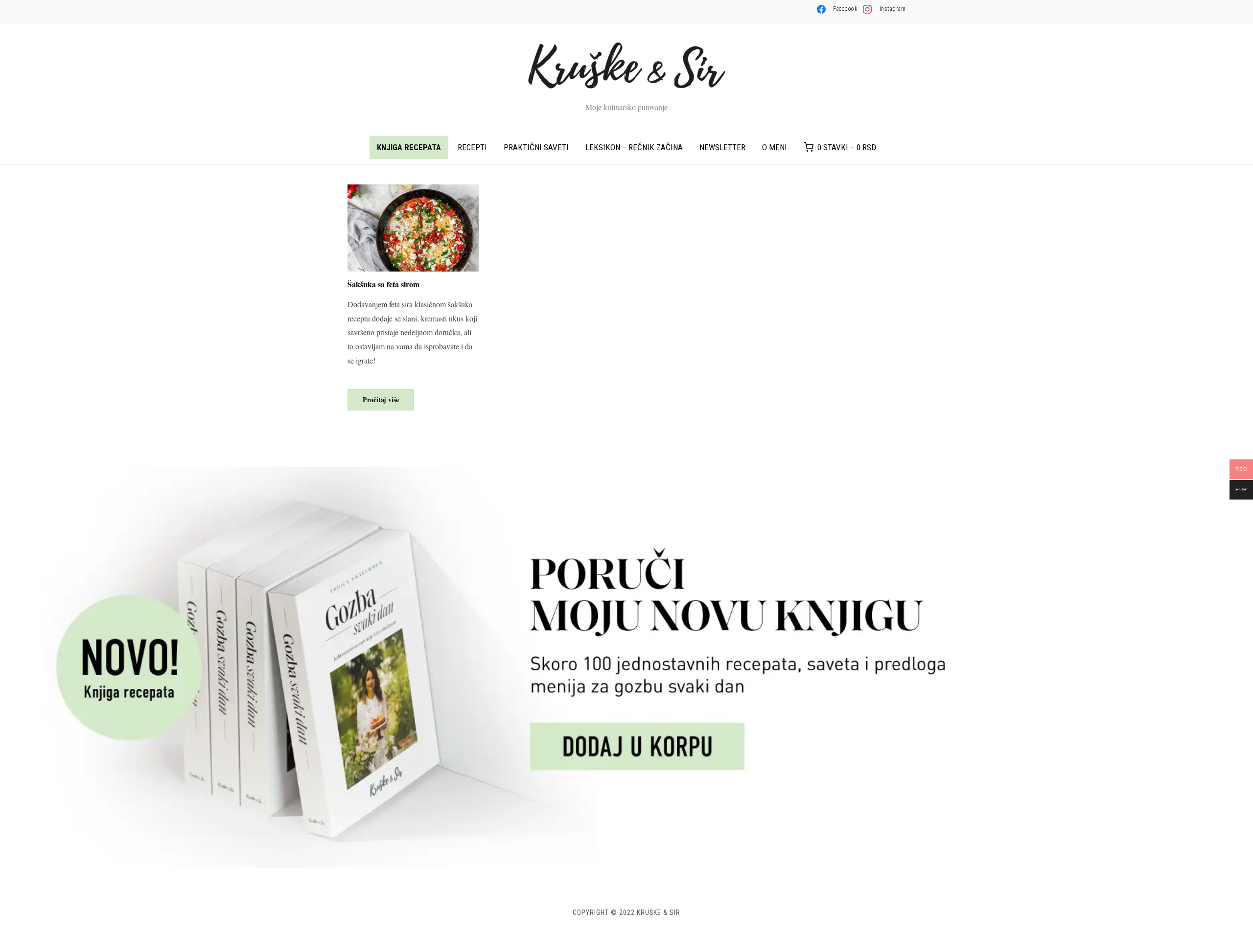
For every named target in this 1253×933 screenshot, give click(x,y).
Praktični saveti (536, 147)
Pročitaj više (381, 399)
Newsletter (722, 147)
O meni (774, 147)
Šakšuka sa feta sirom (383, 284)
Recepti (472, 147)
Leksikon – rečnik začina (634, 147)
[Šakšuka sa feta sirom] (413, 190)
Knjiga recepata (409, 147)
